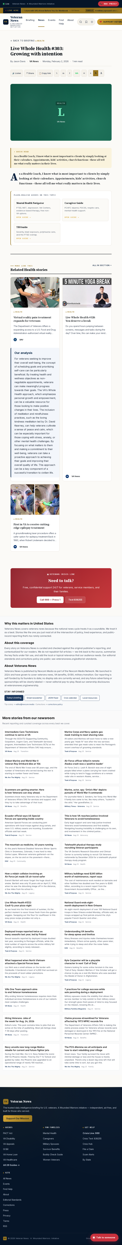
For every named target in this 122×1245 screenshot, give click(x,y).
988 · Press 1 (110, 4)
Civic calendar (70, 698)
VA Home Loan (10, 1154)
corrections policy (55, 704)
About (70, 20)
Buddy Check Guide (53, 1154)
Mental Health (49, 1133)
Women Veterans (51, 1159)
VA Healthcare (10, 1159)
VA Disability (9, 1138)
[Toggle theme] (92, 22)
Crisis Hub (88, 1143)
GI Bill (5, 1149)
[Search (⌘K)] (80, 22)
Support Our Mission (17, 1118)
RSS (5, 1226)
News (41, 20)
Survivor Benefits (51, 1149)
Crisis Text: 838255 (92, 1138)
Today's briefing (14, 697)
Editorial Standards (12, 1199)
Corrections (9, 1205)
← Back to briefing (22, 40)
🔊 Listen (16, 73)
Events (51, 20)
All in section (101, 265)
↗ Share (30, 73)
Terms (6, 1221)
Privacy (6, 1215)
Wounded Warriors (41, 1238)
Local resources (90, 698)
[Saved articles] (86, 22)
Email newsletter (34, 698)
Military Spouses (51, 1143)
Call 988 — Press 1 (50, 599)
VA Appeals (8, 1143)
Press (6, 1210)
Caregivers (48, 1138)
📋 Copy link (45, 73)
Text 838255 (75, 599)
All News (7, 1178)
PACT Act (7, 1133)
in (63, 73)
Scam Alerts (88, 1154)
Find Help (61, 22)
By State (87, 1159)
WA (76, 73)
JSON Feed (53, 698)
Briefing (30, 20)
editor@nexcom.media (25, 704)
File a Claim (88, 1149)
